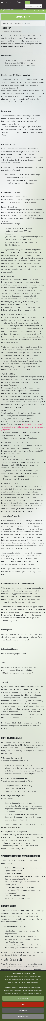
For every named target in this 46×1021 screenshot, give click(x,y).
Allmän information (15, 31)
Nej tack (23, 1004)
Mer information (23, 1016)
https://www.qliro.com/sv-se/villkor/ (21, 202)
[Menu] (24, 9)
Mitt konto (5, 2)
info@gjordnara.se (12, 827)
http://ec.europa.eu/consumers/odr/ (18, 673)
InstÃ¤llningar (23, 1010)
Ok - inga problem (23, 998)
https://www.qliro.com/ (13, 385)
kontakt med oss (8, 44)
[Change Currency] (27, 2)
